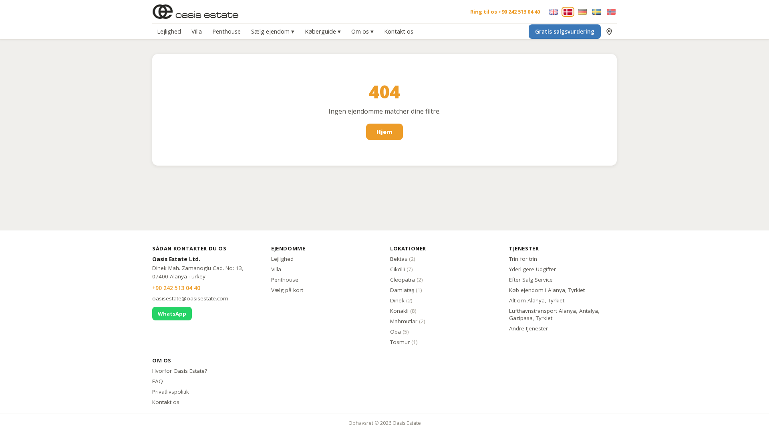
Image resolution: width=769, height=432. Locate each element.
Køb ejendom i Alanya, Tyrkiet (547, 290)
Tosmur (404, 342)
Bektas (402, 258)
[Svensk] (596, 12)
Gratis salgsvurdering (564, 31)
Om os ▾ (362, 31)
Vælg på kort (287, 290)
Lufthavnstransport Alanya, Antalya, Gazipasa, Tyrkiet (554, 314)
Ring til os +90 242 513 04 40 (505, 11)
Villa (196, 31)
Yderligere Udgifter (532, 269)
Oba (399, 331)
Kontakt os (398, 31)
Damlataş (406, 290)
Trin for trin (523, 258)
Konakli (403, 310)
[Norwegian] (611, 12)
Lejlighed (169, 31)
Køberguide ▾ (323, 31)
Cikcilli (401, 269)
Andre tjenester (528, 328)
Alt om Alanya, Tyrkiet (536, 300)
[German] (582, 12)
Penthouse (226, 31)
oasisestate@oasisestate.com (190, 298)
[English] (553, 12)
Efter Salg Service (531, 279)
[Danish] (568, 12)
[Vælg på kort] (609, 31)
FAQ (157, 381)
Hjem (384, 132)
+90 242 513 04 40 (176, 288)
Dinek (401, 300)
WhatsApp (172, 313)
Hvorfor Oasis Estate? (179, 370)
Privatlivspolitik (170, 391)
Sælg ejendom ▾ (272, 31)
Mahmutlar (407, 321)
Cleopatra (406, 279)
